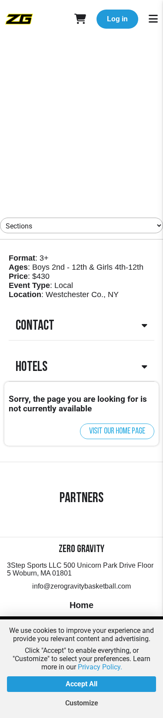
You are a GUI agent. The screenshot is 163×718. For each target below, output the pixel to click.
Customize (81, 703)
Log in (117, 19)
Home (81, 605)
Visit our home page (117, 431)
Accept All (81, 684)
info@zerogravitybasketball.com (81, 586)
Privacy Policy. (100, 667)
